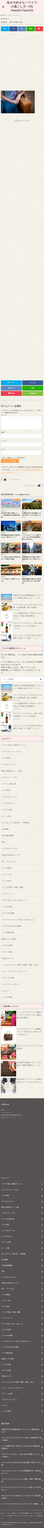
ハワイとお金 (6, 810)
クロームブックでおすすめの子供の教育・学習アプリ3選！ (27, 636)
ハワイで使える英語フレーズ (13, 745)
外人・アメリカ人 (8, 861)
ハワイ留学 (5, 758)
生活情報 (5, 829)
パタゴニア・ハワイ (9, 777)
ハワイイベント (7, 894)
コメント (4, 415)
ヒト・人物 (5, 816)
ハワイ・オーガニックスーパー (14, 971)
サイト (3, 449)
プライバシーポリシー (29, 1515)
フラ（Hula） (6, 881)
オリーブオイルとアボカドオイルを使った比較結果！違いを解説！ (27, 607)
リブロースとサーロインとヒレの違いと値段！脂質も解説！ (21, 1480)
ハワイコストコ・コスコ (11, 751)
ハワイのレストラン (9, 797)
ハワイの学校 (6, 997)
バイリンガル (6, 874)
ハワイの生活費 (7, 913)
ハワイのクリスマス (9, 848)
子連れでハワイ (7, 958)
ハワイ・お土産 (7, 978)
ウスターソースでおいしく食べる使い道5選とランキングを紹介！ (27, 626)
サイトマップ (17, 1515)
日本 (3, 842)
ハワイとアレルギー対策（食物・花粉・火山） (20, 965)
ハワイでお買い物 (8, 784)
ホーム (3, 1513)
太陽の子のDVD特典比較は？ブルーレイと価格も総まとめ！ (27, 596)
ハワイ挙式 (5, 790)
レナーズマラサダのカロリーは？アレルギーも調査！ (20, 1504)
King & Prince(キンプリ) (10, 855)
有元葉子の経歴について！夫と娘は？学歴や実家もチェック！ (29, 1063)
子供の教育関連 (7, 835)
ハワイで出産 (6, 952)
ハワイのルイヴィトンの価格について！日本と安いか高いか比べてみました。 (29, 1031)
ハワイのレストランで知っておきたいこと (18, 919)
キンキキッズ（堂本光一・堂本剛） (15, 822)
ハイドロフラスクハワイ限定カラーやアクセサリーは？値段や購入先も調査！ (29, 1015)
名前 (3, 432)
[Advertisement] (22, 63)
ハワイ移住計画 (7, 932)
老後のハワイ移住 (8, 939)
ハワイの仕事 (6, 945)
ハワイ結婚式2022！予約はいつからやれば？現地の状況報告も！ (27, 616)
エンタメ (5, 991)
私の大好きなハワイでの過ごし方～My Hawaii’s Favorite (22, 6)
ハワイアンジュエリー (10, 984)
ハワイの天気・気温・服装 (12, 887)
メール (4, 441)
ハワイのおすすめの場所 (11, 926)
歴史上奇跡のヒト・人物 (11, 771)
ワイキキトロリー (8, 764)
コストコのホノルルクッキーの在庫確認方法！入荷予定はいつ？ (21, 1472)
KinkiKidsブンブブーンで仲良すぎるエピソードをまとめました (29, 1080)
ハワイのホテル (7, 803)
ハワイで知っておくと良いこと (14, 900)
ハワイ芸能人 (6, 868)
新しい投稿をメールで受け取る (14, 458)
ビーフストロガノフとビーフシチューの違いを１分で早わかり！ (21, 1488)
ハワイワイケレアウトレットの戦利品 (29, 1047)
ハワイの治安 (6, 906)
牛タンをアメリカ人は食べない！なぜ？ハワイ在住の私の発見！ (21, 1497)
